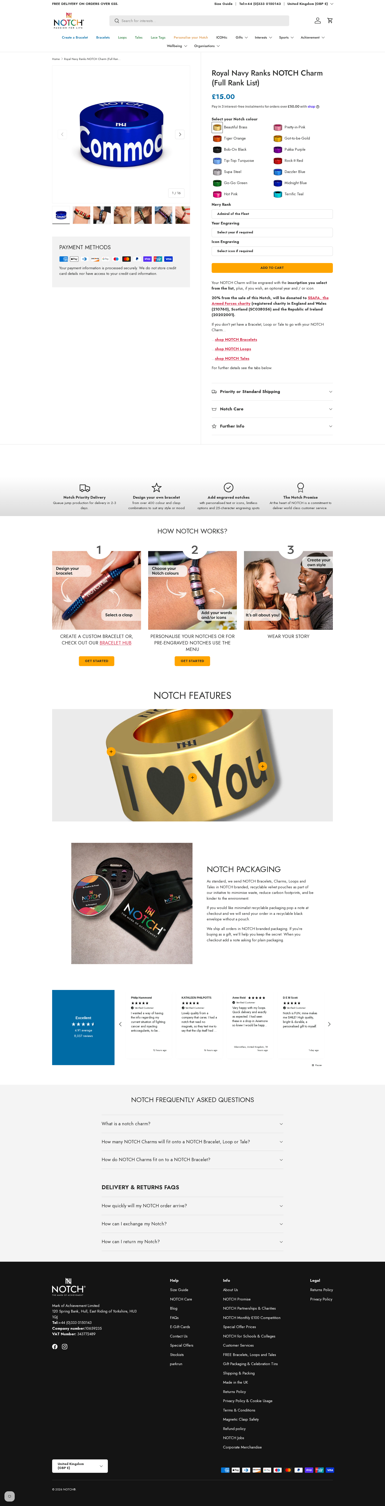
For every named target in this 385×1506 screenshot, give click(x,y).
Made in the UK (235, 1382)
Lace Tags (158, 37)
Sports (284, 37)
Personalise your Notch (191, 37)
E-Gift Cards (180, 1326)
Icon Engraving (225, 241)
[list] (121, 134)
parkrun (176, 1363)
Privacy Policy (321, 1299)
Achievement (310, 37)
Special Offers (181, 1345)
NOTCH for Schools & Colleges (249, 1336)
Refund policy (234, 1428)
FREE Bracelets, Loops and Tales (249, 1354)
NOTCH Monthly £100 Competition (252, 1317)
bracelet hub (115, 643)
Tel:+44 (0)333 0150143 (260, 3)
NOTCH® (69, 1489)
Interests (261, 37)
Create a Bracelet (75, 37)
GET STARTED (192, 660)
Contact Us (179, 1336)
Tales (138, 37)
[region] (225, 1024)
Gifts (239, 37)
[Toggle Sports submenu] (292, 37)
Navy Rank (221, 204)
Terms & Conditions (239, 1410)
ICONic (221, 37)
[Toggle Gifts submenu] (246, 37)
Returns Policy (234, 1391)
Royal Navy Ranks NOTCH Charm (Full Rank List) (92, 59)
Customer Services (238, 1345)
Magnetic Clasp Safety (241, 1419)
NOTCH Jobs (233, 1437)
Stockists (177, 1354)
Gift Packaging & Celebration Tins (250, 1363)
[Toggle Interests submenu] (270, 37)
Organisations (204, 45)
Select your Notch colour (235, 119)
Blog (173, 1308)
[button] (330, 20)
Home (56, 59)
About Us (230, 1289)
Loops (122, 37)
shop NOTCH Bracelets (236, 339)
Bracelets (103, 37)
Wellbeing (174, 45)
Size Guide (223, 3)
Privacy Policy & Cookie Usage (247, 1400)
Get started (96, 660)
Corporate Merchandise (242, 1447)
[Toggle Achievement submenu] (323, 37)
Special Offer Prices (239, 1326)
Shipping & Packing (239, 1373)
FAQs (174, 1317)
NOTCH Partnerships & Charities (249, 1308)
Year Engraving (225, 223)
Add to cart (272, 267)
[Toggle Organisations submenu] (218, 46)
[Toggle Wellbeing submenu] (185, 46)
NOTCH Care (181, 1299)
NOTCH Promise (237, 1299)
